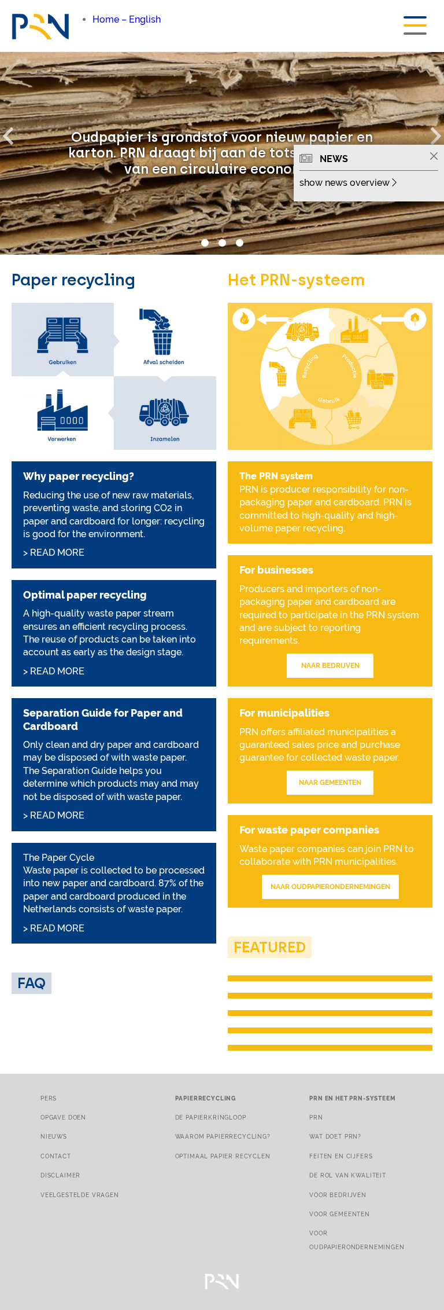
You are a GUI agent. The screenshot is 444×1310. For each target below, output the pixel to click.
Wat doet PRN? (335, 1136)
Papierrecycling (205, 1098)
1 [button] (204, 243)
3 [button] (239, 243)
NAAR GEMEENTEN (330, 783)
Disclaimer (60, 1175)
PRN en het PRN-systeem (352, 1098)
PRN (316, 1117)
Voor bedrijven (338, 1194)
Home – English (126, 19)
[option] (222, 153)
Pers (48, 1098)
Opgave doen (63, 1117)
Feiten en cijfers (340, 1156)
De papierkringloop (210, 1117)
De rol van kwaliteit (347, 1175)
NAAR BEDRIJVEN (330, 666)
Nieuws (53, 1136)
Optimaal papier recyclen (223, 1156)
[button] (14, 133)
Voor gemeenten (339, 1213)
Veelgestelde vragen (79, 1194)
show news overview (345, 182)
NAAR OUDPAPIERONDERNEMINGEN (330, 887)
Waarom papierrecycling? (223, 1136)
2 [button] (222, 243)
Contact (55, 1156)
